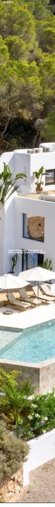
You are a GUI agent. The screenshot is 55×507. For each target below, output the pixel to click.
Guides (31, 2)
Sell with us (50, 2)
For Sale (20, 2)
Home (17, 2)
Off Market (27, 2)
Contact (34, 2)
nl (40, 2)
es (41, 2)
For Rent (24, 2)
